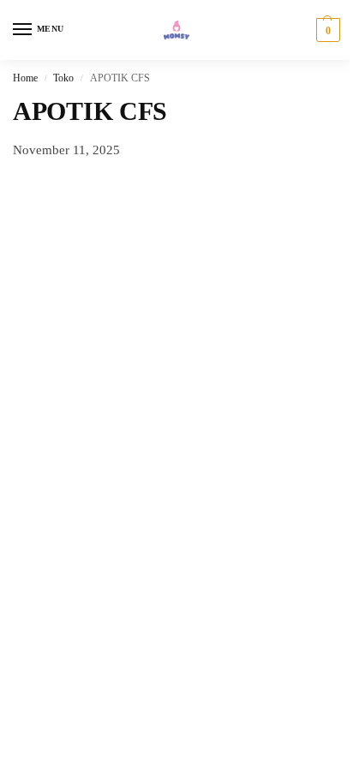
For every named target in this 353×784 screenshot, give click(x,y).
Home (25, 78)
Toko (63, 78)
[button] (326, 30)
